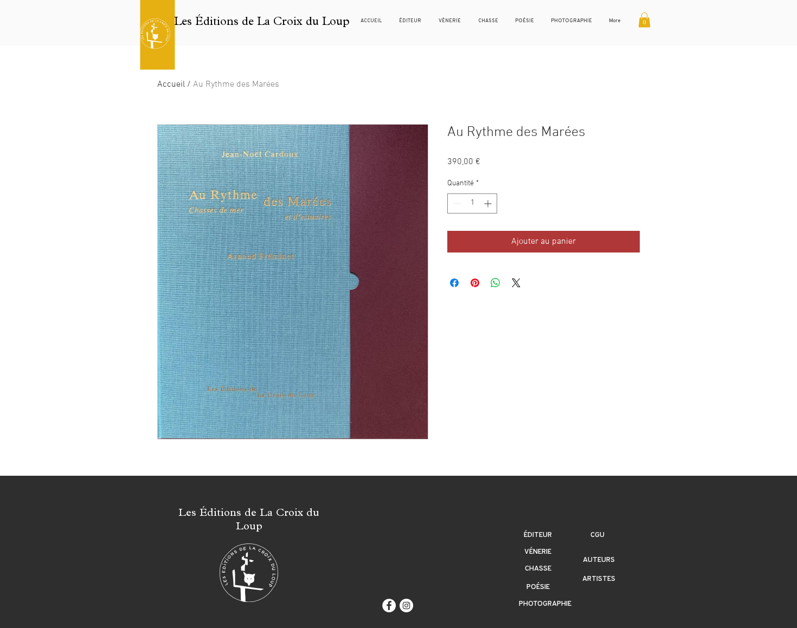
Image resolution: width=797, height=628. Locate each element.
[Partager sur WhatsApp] (495, 282)
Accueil (171, 84)
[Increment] (489, 203)
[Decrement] (455, 203)
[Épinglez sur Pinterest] (474, 282)
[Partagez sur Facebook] (454, 282)
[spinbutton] (472, 203)
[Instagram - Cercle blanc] (406, 605)
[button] (644, 19)
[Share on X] (516, 282)
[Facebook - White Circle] (389, 605)
